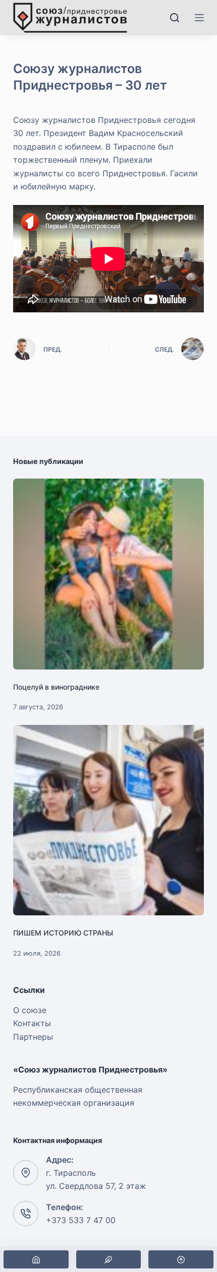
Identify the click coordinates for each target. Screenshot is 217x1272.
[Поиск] (174, 17)
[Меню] (199, 17)
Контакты (32, 1023)
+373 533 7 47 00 (81, 1220)
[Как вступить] (108, 1259)
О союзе (29, 1010)
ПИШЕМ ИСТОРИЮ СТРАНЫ (63, 932)
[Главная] (36, 1259)
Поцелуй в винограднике (56, 687)
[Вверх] (180, 1259)
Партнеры (33, 1037)
